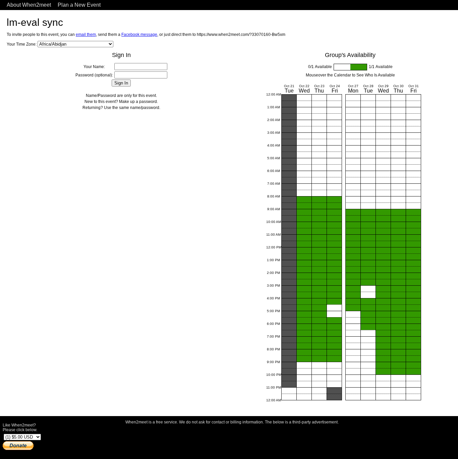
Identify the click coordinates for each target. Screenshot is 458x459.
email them (86, 34)
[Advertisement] (232, 440)
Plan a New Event (79, 5)
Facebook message (139, 34)
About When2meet (29, 5)
